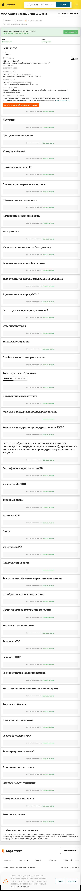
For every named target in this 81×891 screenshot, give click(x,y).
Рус (73, 58)
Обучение (52, 860)
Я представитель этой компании (16, 24)
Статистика (24, 860)
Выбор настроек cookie (70, 867)
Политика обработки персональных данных (19, 867)
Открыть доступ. (48, 111)
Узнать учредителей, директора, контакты (20, 105)
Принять (60, 881)
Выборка (20, 20)
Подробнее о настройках (20, 887)
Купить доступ (71, 32)
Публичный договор (71, 860)
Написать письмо (69, 851)
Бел (76, 58)
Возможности (7, 860)
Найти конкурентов (62, 100)
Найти (63, 5)
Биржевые (8, 378)
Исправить (8, 20)
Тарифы (38, 860)
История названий (10, 68)
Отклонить (72, 881)
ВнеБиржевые (20, 378)
